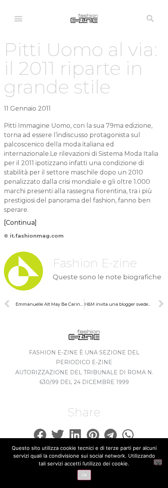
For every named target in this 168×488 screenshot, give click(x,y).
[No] (158, 462)
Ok (84, 474)
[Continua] (20, 222)
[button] (18, 18)
